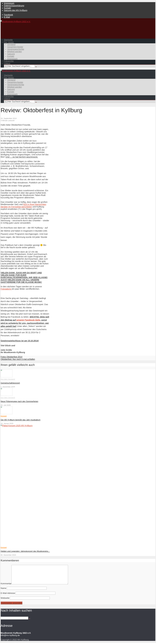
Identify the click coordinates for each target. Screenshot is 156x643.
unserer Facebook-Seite (28, 320)
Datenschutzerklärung (14, 5)
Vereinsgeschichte (15, 49)
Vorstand (11, 44)
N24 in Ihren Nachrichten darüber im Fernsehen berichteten (23, 205)
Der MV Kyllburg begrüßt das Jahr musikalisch (20, 420)
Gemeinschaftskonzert (10, 383)
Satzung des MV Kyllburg (15, 10)
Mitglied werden (14, 51)
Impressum (9, 3)
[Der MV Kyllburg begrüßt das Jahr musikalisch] (6, 413)
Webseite (5, 598)
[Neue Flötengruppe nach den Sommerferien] (6, 395)
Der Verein (9, 42)
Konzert (4, 416)
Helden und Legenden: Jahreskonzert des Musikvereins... (25, 551)
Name (3, 588)
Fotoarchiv (9, 61)
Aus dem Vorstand (8, 379)
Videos (7, 63)
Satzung (11, 54)
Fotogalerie (6, 289)
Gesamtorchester (15, 47)
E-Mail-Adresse (8, 593)
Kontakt (7, 8)
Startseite (8, 40)
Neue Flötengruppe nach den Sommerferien (19, 401)
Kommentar (6, 583)
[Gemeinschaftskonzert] (6, 377)
